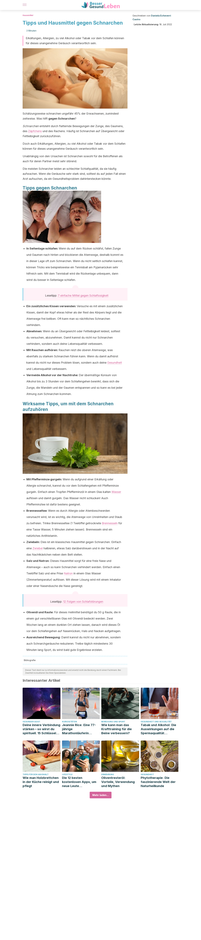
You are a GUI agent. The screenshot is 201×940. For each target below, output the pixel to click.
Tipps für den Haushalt (36, 774)
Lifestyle (67, 774)
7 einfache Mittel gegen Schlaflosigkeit (83, 295)
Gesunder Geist (31, 721)
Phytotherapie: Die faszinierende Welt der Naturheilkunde (158, 782)
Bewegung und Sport (113, 721)
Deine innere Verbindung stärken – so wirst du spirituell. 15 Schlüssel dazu (41, 729)
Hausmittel (28, 15)
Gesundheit (114, 362)
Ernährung (107, 774)
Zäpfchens (35, 131)
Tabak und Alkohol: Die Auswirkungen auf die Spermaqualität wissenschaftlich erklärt (159, 729)
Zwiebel (38, 548)
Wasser (116, 492)
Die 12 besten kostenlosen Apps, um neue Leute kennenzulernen (79, 782)
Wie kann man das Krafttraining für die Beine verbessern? (116, 729)
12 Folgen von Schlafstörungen (83, 601)
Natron (68, 573)
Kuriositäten (69, 721)
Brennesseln (110, 523)
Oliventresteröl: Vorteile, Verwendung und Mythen (118, 782)
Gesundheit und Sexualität (156, 721)
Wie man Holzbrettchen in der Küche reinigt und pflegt (41, 782)
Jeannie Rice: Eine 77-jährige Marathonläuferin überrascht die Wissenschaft (79, 729)
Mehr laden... (100, 795)
